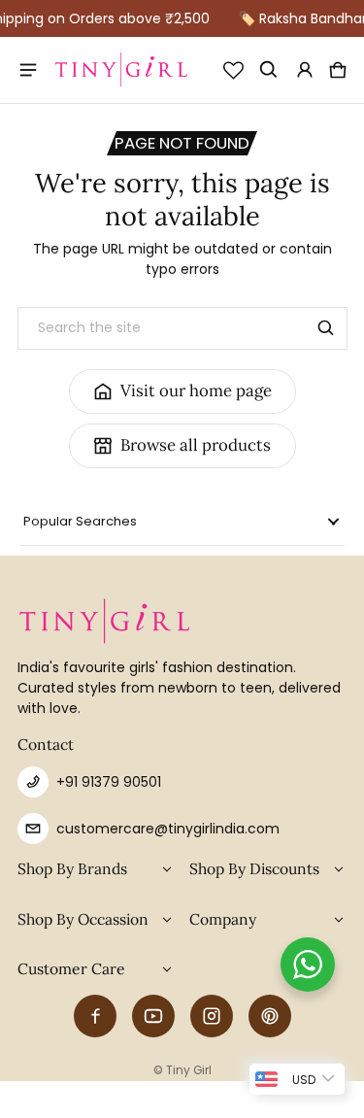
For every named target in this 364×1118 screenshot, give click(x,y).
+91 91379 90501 (108, 782)
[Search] (326, 328)
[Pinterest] (269, 1016)
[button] (269, 70)
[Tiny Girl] (121, 70)
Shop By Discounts (254, 868)
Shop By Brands (72, 868)
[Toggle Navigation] (29, 70)
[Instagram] (211, 1016)
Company (222, 919)
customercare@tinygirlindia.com (168, 828)
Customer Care (71, 968)
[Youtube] (153, 1016)
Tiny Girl (189, 1070)
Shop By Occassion (83, 919)
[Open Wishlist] (233, 69)
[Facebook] (95, 1016)
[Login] (304, 70)
